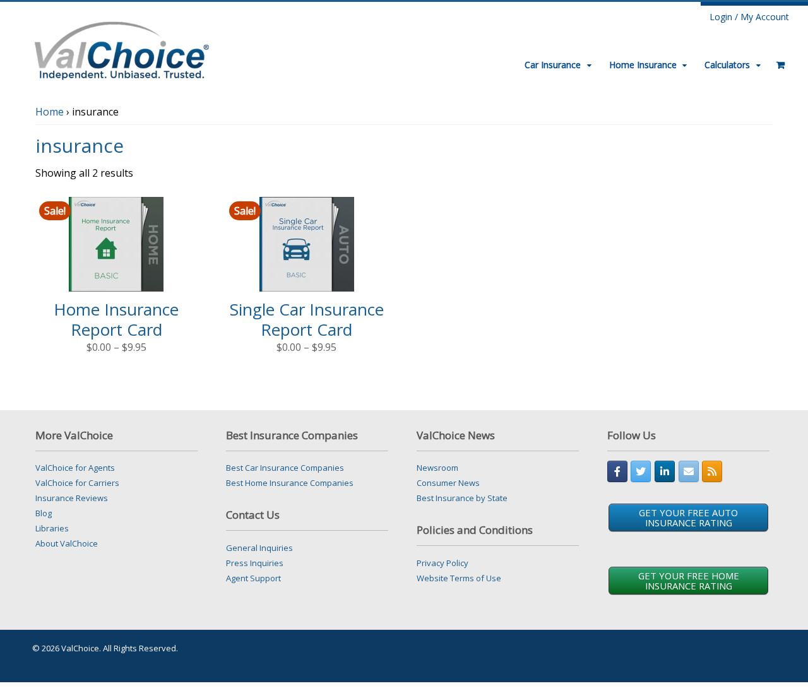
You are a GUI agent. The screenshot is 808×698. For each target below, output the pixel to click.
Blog (43, 513)
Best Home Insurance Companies (290, 482)
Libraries (52, 528)
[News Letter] (689, 471)
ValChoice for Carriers (77, 482)
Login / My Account (749, 17)
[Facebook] (617, 471)
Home (49, 112)
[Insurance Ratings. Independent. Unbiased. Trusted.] (121, 49)
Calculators (727, 65)
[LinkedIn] (665, 471)
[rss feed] (712, 471)
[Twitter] (641, 471)
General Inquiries (259, 547)
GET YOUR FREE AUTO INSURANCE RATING (688, 517)
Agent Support (253, 578)
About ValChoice (66, 543)
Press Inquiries (254, 563)
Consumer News (448, 482)
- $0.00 (776, 60)
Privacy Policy (442, 563)
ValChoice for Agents (75, 467)
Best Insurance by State (462, 498)
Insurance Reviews (71, 498)
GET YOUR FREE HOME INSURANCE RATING (688, 580)
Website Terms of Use (459, 578)
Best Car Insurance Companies (285, 467)
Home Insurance (643, 65)
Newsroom (437, 467)
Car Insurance (553, 65)
